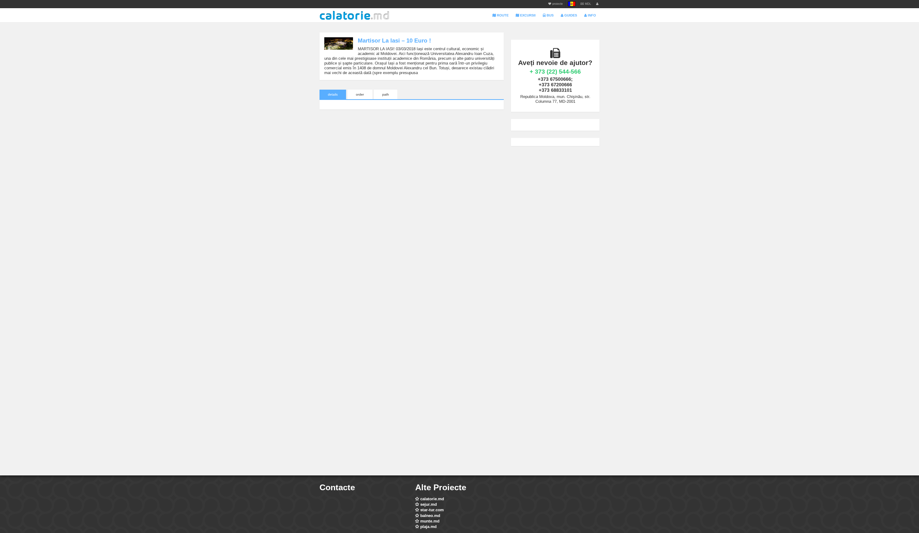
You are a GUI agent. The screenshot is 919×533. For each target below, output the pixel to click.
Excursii (527, 15)
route (502, 15)
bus (550, 15)
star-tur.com (432, 510)
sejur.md (428, 504)
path (385, 94)
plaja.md (428, 526)
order (360, 94)
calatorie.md (432, 499)
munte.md (429, 521)
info (591, 15)
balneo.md (430, 515)
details (333, 94)
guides (570, 15)
